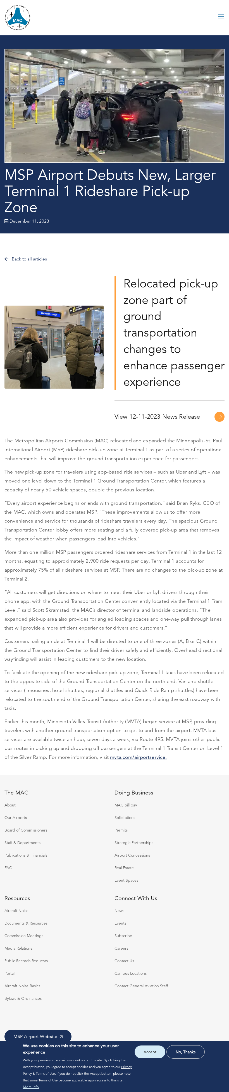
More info (31, 1087)
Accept (150, 1051)
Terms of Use (45, 1073)
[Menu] (221, 18)
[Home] (17, 17)
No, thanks (185, 1051)
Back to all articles (29, 259)
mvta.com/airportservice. (138, 757)
